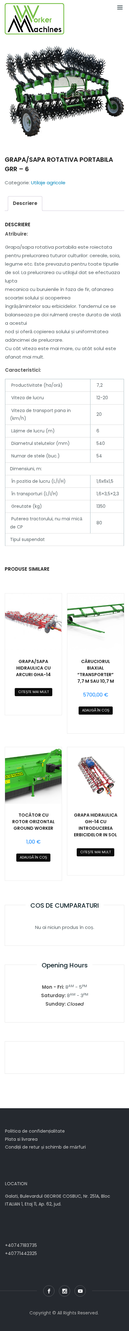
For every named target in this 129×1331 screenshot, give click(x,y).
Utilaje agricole (48, 182)
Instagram (64, 1291)
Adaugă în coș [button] (95, 710)
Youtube (80, 1291)
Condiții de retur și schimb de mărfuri (45, 1147)
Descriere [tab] (25, 203)
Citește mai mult (33, 691)
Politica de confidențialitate (35, 1131)
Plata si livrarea (21, 1139)
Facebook (48, 1291)
